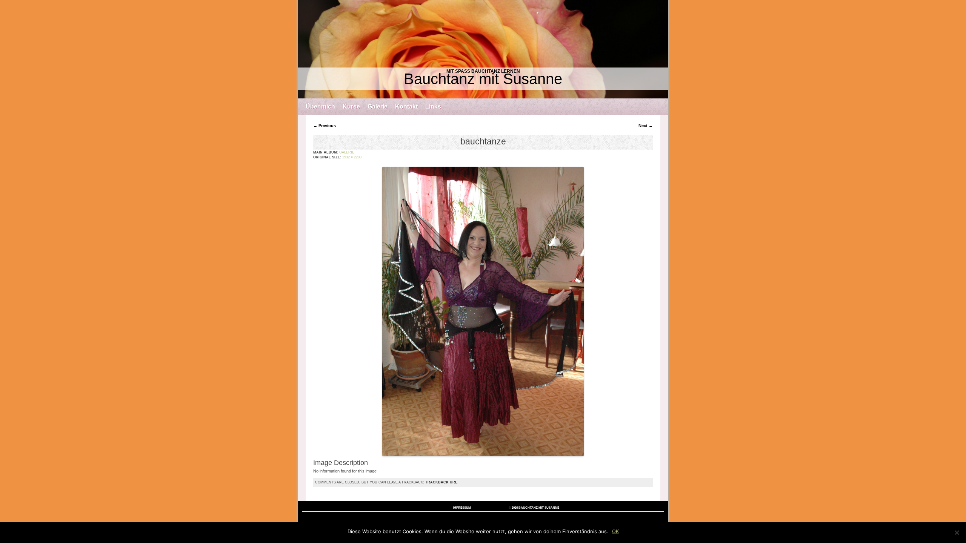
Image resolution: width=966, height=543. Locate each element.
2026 (515, 507)
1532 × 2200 (351, 157)
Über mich (320, 106)
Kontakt (406, 106)
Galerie (378, 106)
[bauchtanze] (483, 454)
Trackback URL (441, 482)
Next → (645, 125)
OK (615, 531)
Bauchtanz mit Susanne (483, 79)
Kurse (351, 106)
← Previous (324, 125)
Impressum (462, 507)
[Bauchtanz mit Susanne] (483, 49)
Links (433, 106)
